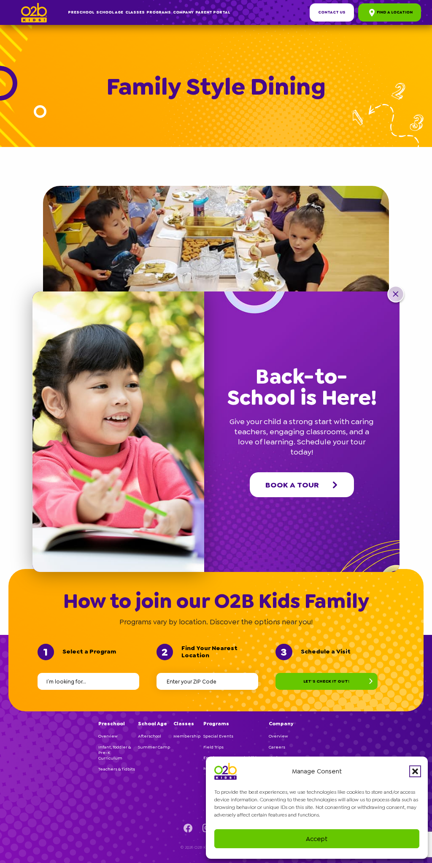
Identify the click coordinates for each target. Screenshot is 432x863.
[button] (415, 771)
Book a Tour (292, 485)
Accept (317, 839)
